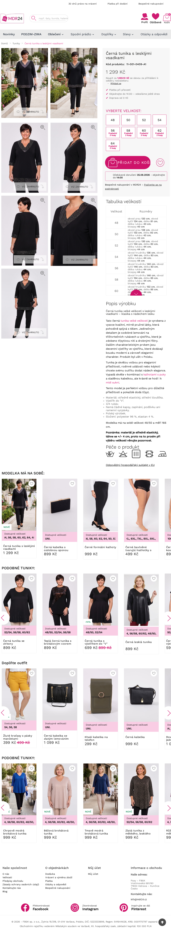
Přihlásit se (116, 83)
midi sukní (112, 382)
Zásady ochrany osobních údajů (21, 884)
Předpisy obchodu (13, 881)
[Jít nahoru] (162, 922)
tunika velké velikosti (134, 320)
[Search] (33, 18)
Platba (49, 881)
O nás (6, 874)
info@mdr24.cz (139, 899)
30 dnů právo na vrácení (82, 3)
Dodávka (50, 874)
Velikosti (7, 877)
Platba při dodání (118, 3)
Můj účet (93, 874)
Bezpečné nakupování (150, 3)
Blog (5, 891)
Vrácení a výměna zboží (58, 877)
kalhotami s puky (154, 374)
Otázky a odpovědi (55, 884)
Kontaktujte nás (12, 888)
